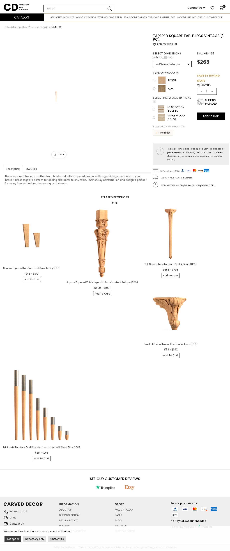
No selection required (175, 109)
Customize (57, 539)
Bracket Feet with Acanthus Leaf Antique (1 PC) (170, 344)
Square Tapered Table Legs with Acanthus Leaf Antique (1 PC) (102, 282)
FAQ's (118, 515)
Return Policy (68, 520)
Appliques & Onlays (62, 17)
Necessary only (34, 539)
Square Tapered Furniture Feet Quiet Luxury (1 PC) (31, 268)
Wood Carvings (86, 17)
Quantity (204, 85)
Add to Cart (211, 116)
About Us (65, 509)
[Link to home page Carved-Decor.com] (31, 505)
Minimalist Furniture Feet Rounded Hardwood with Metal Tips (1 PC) (41, 447)
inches (156, 57)
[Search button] (110, 8)
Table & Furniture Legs (161, 17)
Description (13, 169)
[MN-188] (56, 97)
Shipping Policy (69, 515)
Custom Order (213, 17)
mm (171, 57)
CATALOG (21, 17)
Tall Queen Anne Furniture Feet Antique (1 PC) (170, 264)
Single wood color (176, 117)
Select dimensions (167, 55)
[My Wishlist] (212, 7)
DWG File (31, 169)
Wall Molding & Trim (109, 17)
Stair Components (135, 17)
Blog (118, 520)
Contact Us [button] (195, 8)
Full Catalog (124, 509)
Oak (170, 88)
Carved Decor (12, 5)
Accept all (13, 539)
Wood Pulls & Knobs (189, 17)
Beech (172, 80)
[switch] (164, 57)
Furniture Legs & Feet (41, 27)
